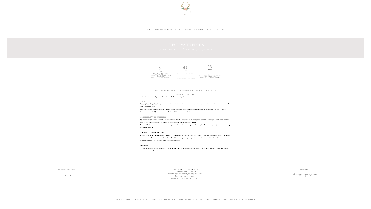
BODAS (188, 29)
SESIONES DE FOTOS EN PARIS (168, 29)
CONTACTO (219, 29)
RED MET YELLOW (247, 199)
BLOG (209, 29)
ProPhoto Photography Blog (216, 199)
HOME (149, 29)
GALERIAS (198, 29)
